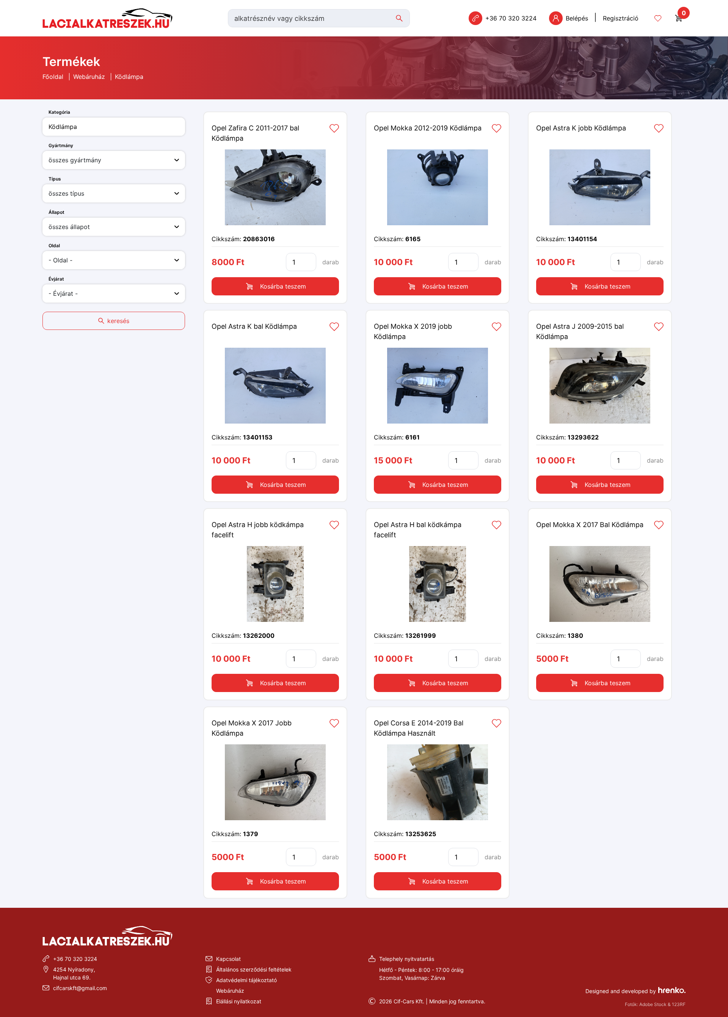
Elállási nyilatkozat (238, 1001)
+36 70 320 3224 (75, 959)
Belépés (577, 18)
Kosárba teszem (283, 286)
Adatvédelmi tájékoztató (246, 980)
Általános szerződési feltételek (254, 969)
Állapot (56, 212)
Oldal (54, 245)
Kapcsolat (228, 959)
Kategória (59, 112)
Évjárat (56, 279)
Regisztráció (621, 18)
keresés (118, 321)
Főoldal (52, 76)
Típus (55, 179)
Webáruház (89, 76)
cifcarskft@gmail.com (80, 988)
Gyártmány (61, 145)
